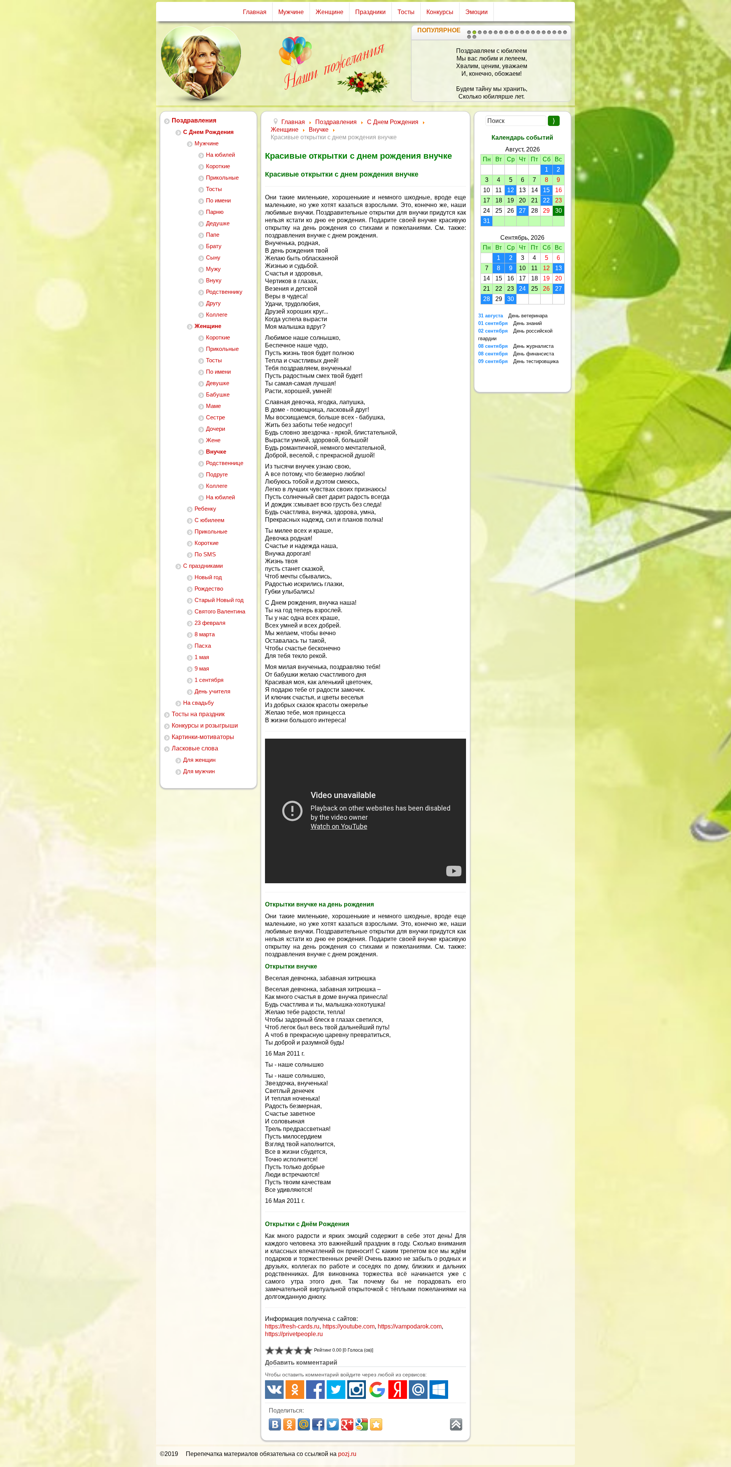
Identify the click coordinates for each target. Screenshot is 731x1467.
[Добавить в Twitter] (333, 1424)
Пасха (203, 645)
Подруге (217, 474)
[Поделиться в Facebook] (318, 1424)
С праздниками (203, 565)
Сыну (213, 257)
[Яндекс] (397, 1389)
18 (559, 32)
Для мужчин (199, 771)
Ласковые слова (195, 748)
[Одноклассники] (295, 1389)
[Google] (377, 1389)
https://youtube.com (348, 1326)
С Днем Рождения (208, 132)
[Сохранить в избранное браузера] (376, 1424)
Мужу (213, 269)
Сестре (215, 417)
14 (538, 32)
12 (527, 32)
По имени (218, 200)
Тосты (406, 12)
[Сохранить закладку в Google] (362, 1424)
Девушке (217, 383)
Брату (214, 246)
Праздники (370, 12)
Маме (213, 406)
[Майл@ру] (418, 1389)
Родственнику (224, 291)
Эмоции (476, 12)
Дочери (215, 428)
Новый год (208, 577)
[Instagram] (356, 1389)
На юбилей (220, 154)
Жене (213, 440)
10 (517, 32)
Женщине (329, 12)
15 (543, 32)
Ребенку (205, 508)
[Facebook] (315, 1389)
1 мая (202, 657)
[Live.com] (438, 1389)
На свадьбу (198, 702)
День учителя (212, 691)
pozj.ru (347, 1454)
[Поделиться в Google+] (347, 1424)
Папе (212, 234)
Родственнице (224, 463)
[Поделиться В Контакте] (275, 1424)
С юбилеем (209, 520)
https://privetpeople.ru (294, 1334)
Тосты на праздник (198, 714)
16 (549, 32)
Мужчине (291, 12)
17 (554, 32)
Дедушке (218, 223)
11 (522, 32)
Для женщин (199, 760)
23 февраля (210, 623)
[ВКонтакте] (274, 1389)
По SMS (205, 554)
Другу (213, 303)
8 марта (205, 634)
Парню (214, 212)
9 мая (202, 668)
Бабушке (218, 394)
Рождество (209, 588)
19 (565, 32)
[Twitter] (336, 1389)
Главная (255, 12)
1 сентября (209, 680)
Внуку (214, 280)
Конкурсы (439, 12)
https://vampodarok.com (410, 1326)
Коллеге (216, 314)
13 (533, 32)
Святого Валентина (220, 611)
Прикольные (222, 177)
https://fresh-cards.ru (292, 1326)
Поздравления (194, 120)
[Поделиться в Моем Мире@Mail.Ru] (304, 1424)
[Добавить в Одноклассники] (289, 1424)
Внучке (216, 451)
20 (469, 37)
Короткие (218, 166)
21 (474, 37)
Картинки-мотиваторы (203, 737)
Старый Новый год (219, 600)
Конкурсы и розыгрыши (205, 725)
